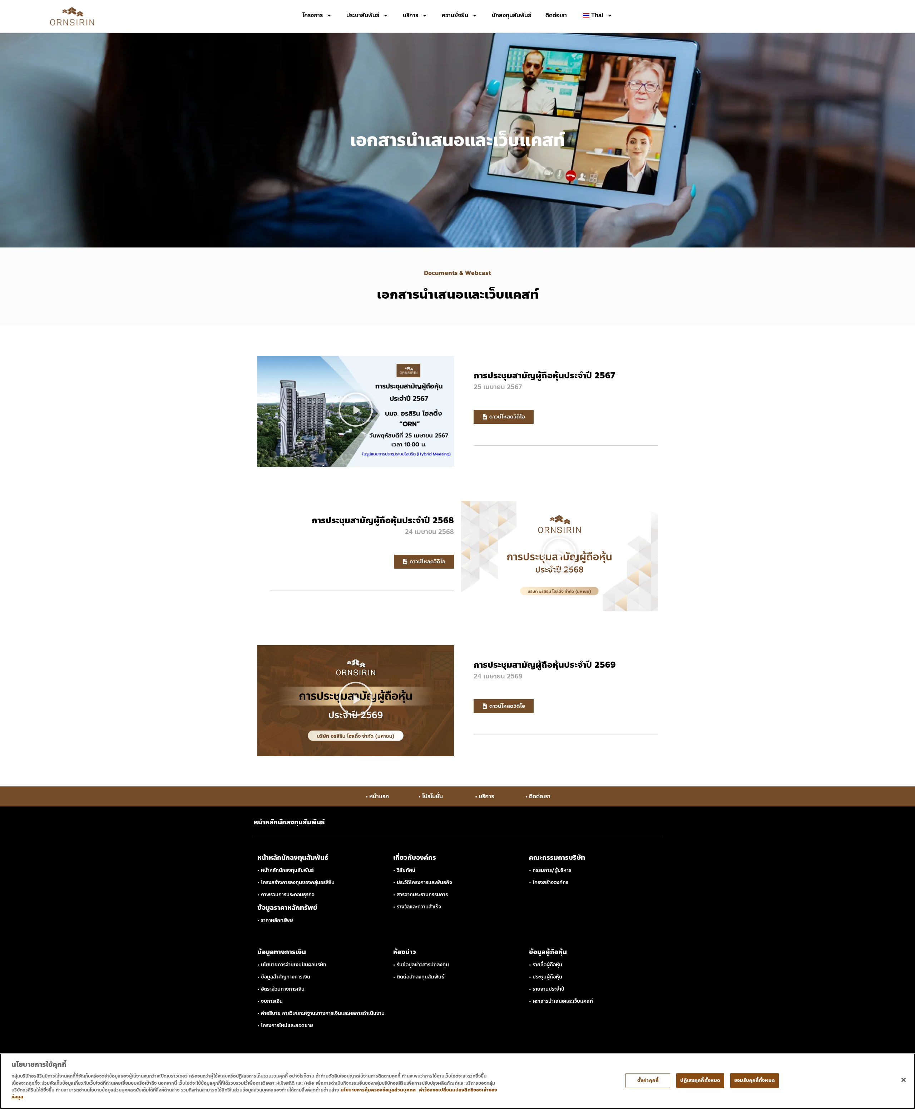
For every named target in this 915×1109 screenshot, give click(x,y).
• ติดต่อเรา (537, 796)
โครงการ (312, 15)
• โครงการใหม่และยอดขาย (285, 1025)
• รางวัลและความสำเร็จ (417, 907)
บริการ (410, 15)
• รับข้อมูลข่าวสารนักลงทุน (421, 964)
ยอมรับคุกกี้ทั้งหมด (754, 1080)
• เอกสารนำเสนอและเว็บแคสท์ (561, 1001)
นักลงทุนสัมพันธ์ (511, 15)
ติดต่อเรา (556, 15)
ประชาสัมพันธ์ (362, 15)
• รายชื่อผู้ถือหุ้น (545, 964)
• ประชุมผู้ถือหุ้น (545, 977)
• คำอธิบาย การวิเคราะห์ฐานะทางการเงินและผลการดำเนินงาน (321, 1013)
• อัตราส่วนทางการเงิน (281, 989)
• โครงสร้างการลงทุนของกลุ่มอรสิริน (296, 882)
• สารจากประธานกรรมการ (420, 894)
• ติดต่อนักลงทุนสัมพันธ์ (418, 977)
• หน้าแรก (377, 796)
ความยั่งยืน (455, 15)
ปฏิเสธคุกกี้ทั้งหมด (700, 1080)
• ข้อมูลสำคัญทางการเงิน (283, 977)
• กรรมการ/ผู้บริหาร (550, 870)
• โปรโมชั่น (431, 796)
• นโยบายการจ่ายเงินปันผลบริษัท (291, 964)
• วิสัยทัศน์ (404, 870)
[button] (356, 411)
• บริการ (484, 796)
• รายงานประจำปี (546, 989)
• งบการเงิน (270, 1001)
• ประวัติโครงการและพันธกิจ (422, 882)
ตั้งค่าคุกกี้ (648, 1080)
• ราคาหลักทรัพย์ (275, 920)
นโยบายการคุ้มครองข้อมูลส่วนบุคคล (379, 1090)
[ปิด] (903, 1080)
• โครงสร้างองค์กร (548, 882)
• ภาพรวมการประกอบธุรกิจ (286, 894)
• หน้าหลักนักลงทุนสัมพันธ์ (285, 870)
